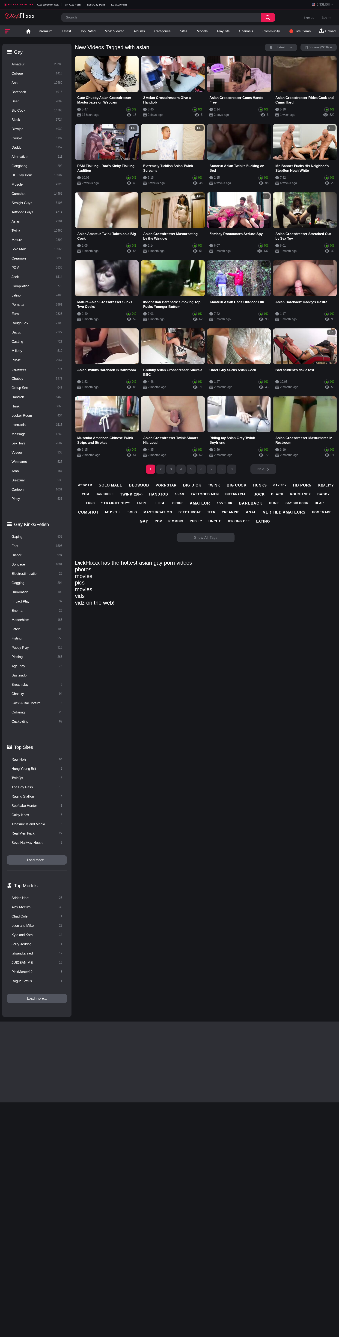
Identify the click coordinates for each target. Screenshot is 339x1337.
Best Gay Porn (96, 4)
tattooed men (205, 494)
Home (28, 31)
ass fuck (224, 503)
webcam (85, 485)
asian (179, 494)
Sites (183, 31)
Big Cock (37, 110)
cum (85, 494)
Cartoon (37, 489)
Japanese (37, 369)
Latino (37, 295)
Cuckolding (37, 721)
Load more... (37, 860)
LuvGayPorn (119, 4)
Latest (66, 31)
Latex (37, 629)
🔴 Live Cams (300, 31)
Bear (37, 101)
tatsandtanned (37, 953)
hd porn (302, 485)
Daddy (37, 147)
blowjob (139, 485)
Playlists (223, 31)
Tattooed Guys (37, 212)
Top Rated (87, 31)
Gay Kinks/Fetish (31, 524)
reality (325, 485)
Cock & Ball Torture (37, 703)
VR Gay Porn (73, 4)
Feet (37, 546)
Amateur (37, 64)
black (277, 494)
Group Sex (37, 388)
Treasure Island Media (37, 824)
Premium (46, 31)
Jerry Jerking (37, 944)
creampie (230, 512)
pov (158, 521)
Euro (37, 314)
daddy (323, 494)
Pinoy (37, 499)
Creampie (37, 258)
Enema (37, 610)
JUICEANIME (37, 962)
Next (260, 469)
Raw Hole (37, 759)
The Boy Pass (37, 787)
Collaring (37, 712)
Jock (37, 277)
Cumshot (37, 194)
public (196, 521)
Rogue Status (37, 981)
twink (214, 485)
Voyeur (37, 452)
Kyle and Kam (37, 935)
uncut (214, 521)
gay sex (280, 485)
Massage (37, 434)
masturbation (157, 512)
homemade (321, 512)
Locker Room (37, 415)
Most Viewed (114, 31)
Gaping (37, 536)
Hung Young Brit (37, 769)
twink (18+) (131, 494)
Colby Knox (37, 815)
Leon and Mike (37, 925)
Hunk (37, 406)
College (37, 73)
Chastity (37, 694)
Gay (18, 52)
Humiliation (37, 592)
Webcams (37, 462)
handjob (158, 494)
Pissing (37, 657)
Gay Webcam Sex (48, 4)
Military (37, 351)
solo (132, 512)
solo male (110, 485)
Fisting (37, 638)
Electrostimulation (37, 573)
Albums (139, 31)
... (242, 469)
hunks (260, 485)
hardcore (105, 494)
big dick (192, 485)
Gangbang (37, 166)
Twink (37, 231)
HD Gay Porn (37, 175)
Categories (162, 31)
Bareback (37, 92)
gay (144, 521)
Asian (37, 221)
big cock (237, 485)
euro (90, 503)
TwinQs (37, 778)
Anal (37, 83)
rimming (175, 521)
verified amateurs (284, 512)
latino (263, 521)
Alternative (37, 157)
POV (37, 267)
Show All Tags (206, 537)
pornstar (166, 485)
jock (259, 494)
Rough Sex (37, 323)
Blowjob (37, 129)
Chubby (37, 378)
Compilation (37, 286)
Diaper (37, 555)
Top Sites (23, 747)
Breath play (37, 684)
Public (37, 360)
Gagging (37, 583)
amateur (200, 503)
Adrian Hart (37, 898)
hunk (274, 503)
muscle (113, 512)
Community (271, 31)
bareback (250, 503)
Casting (37, 341)
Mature (37, 240)
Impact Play (37, 601)
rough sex (300, 494)
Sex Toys (37, 443)
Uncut (37, 332)
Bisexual (37, 480)
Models (202, 31)
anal (251, 512)
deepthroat (189, 512)
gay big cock (296, 503)
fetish (159, 503)
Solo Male (37, 249)
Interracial (37, 425)
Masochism (37, 620)
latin (141, 503)
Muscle (37, 184)
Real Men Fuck (37, 833)
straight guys (116, 503)
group (178, 503)
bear (319, 503)
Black (37, 120)
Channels (246, 31)
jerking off (238, 521)
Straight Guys (37, 203)
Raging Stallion (37, 796)
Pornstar (37, 304)
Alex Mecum (37, 907)
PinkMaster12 (37, 972)
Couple (37, 138)
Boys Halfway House (37, 842)
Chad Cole (37, 916)
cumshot (88, 512)
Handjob (37, 397)
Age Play (37, 666)
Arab (37, 471)
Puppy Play (37, 647)
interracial (236, 494)
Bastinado (37, 675)
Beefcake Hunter (37, 806)
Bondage (37, 564)
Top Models (26, 885)
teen (211, 512)
